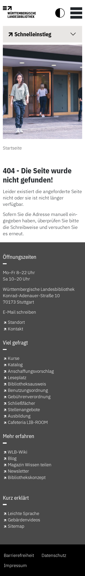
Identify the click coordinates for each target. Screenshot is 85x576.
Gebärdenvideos (24, 520)
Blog (12, 458)
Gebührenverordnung (29, 396)
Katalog (15, 364)
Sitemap (16, 526)
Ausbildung (19, 416)
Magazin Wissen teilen (29, 464)
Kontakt (15, 329)
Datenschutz (54, 555)
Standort (16, 322)
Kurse (13, 358)
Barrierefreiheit (19, 555)
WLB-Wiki (17, 452)
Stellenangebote (24, 409)
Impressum (15, 565)
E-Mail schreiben (19, 312)
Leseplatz (17, 377)
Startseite (12, 148)
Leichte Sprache (23, 513)
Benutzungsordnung (28, 390)
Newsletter (18, 471)
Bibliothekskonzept (27, 477)
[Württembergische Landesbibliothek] (19, 12)
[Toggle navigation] (76, 13)
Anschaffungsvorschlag (31, 371)
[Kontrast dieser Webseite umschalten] (59, 13)
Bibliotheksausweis (27, 384)
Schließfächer (21, 403)
